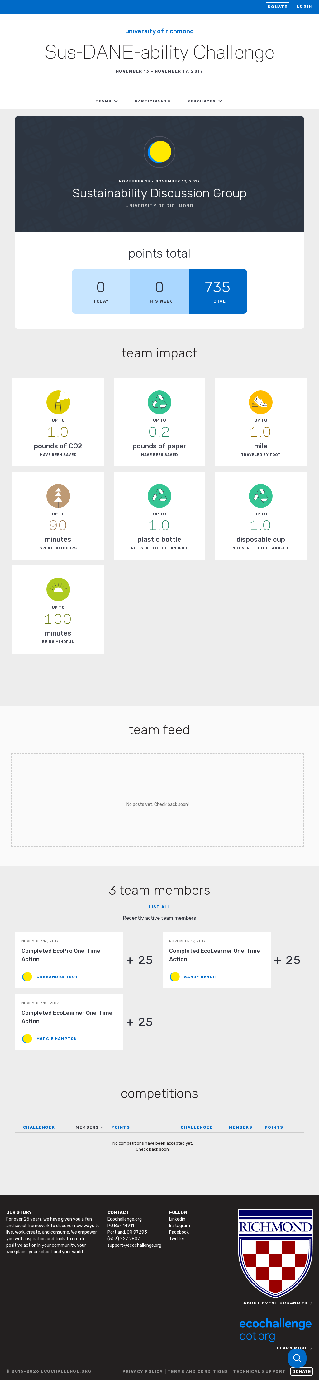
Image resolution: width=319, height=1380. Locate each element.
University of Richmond (159, 31)
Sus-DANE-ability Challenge (159, 53)
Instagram (179, 1225)
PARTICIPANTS (152, 101)
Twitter (176, 1238)
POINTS (120, 1127)
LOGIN (304, 6)
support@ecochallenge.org (134, 1245)
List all (159, 907)
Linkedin (177, 1219)
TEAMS (103, 101)
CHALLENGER (39, 1127)
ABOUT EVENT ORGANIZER (275, 1303)
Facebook (179, 1232)
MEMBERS (87, 1127)
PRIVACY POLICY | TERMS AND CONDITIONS (175, 1371)
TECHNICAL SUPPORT (259, 1371)
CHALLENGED (197, 1127)
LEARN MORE (292, 1348)
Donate (278, 6)
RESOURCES (201, 101)
